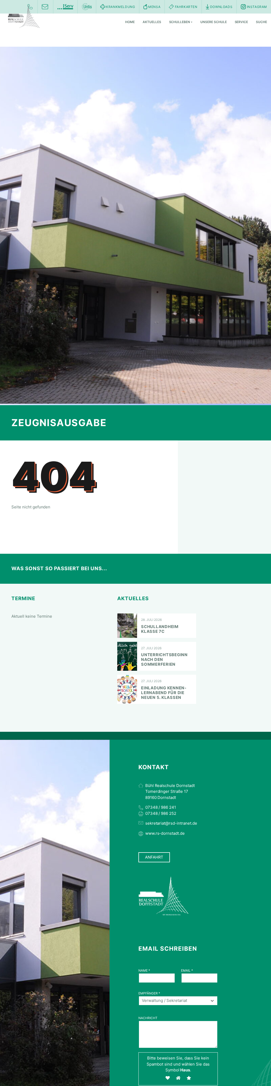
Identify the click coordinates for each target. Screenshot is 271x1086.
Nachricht (147, 1018)
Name (144, 970)
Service (241, 22)
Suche (261, 22)
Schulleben (179, 22)
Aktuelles (152, 22)
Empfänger (149, 993)
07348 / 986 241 (160, 807)
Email (187, 970)
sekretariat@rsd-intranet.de (171, 823)
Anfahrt (154, 857)
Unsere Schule (213, 22)
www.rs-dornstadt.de (165, 833)
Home (130, 22)
